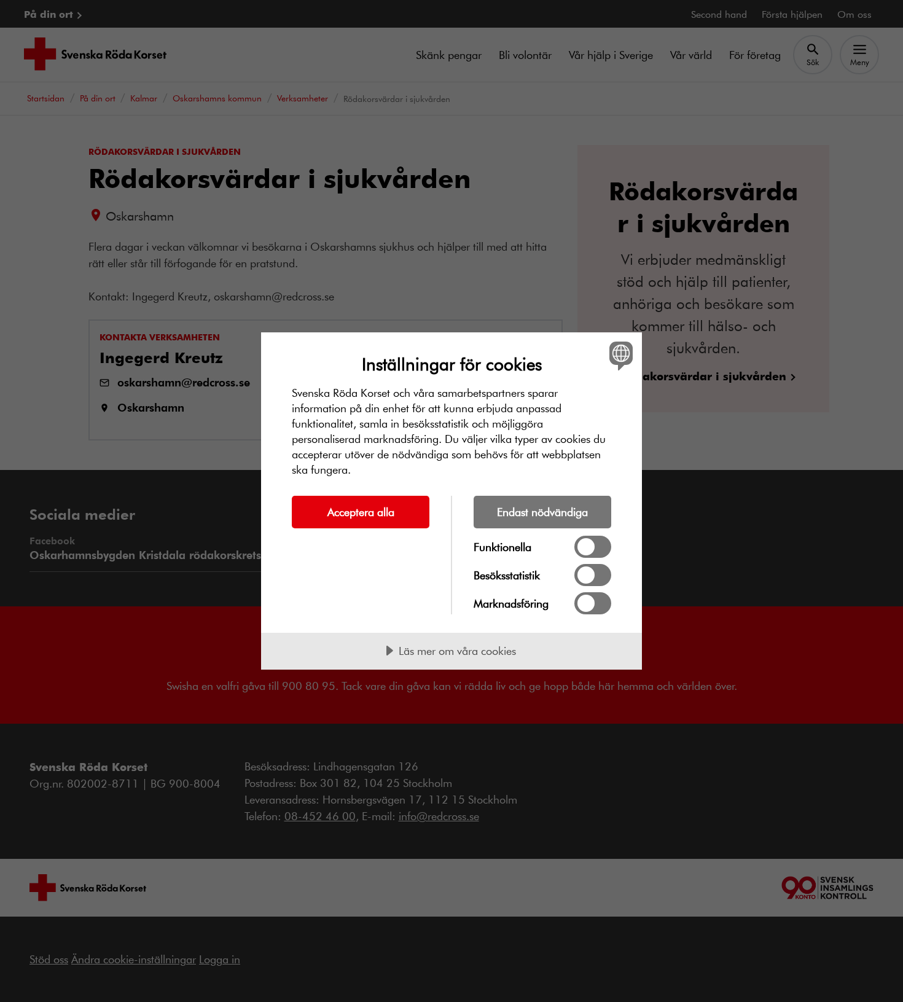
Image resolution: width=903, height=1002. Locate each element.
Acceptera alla (360, 511)
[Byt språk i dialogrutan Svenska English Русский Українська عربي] (619, 355)
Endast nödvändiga (542, 511)
